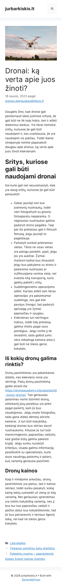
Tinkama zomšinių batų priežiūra (32, 548)
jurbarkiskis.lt (19, 8)
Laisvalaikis (18, 543)
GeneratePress (31, 579)
